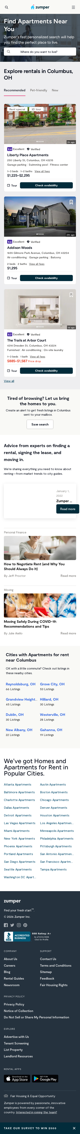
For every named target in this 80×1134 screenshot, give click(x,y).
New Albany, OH (19, 730)
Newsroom (11, 985)
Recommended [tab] (14, 90)
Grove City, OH (52, 684)
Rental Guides (14, 978)
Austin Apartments (53, 784)
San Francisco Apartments (58, 861)
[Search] (7, 7)
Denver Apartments (53, 807)
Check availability (46, 185)
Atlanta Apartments (17, 784)
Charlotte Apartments (19, 800)
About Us (10, 959)
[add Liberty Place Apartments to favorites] (71, 109)
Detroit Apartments (18, 815)
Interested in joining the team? (36, 1112)
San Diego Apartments (19, 861)
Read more (67, 509)
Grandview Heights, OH (25, 699)
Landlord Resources (18, 1056)
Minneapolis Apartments (57, 830)
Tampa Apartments (53, 869)
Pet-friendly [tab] (38, 90)
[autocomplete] (40, 51)
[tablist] (40, 91)
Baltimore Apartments (19, 792)
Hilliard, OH (49, 699)
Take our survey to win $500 (30, 1128)
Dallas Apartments (16, 807)
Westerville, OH (52, 714)
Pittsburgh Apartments (56, 846)
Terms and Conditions (55, 965)
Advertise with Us (16, 1036)
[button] (18, 1079)
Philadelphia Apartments (57, 838)
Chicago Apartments (54, 800)
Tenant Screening (16, 1043)
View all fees (42, 171)
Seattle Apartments (18, 869)
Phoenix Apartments (18, 846)
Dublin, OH (15, 714)
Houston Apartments (55, 815)
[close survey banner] (74, 1128)
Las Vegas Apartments (19, 823)
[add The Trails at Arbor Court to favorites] (71, 295)
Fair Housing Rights (54, 985)
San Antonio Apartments (57, 854)
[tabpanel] (40, 238)
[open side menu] (73, 7)
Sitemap (46, 972)
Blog (7, 972)
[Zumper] (40, 7)
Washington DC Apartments (22, 877)
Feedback (47, 978)
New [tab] (55, 90)
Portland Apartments (18, 854)
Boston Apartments (54, 792)
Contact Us (48, 959)
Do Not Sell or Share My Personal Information (36, 1017)
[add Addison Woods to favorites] (71, 202)
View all (9, 381)
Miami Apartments (17, 830)
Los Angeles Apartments (57, 823)
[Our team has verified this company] (28, 149)
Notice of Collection (18, 1011)
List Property (13, 1049)
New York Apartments (19, 838)
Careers (9, 965)
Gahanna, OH (51, 730)
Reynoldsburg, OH (21, 684)
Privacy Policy (14, 1004)
